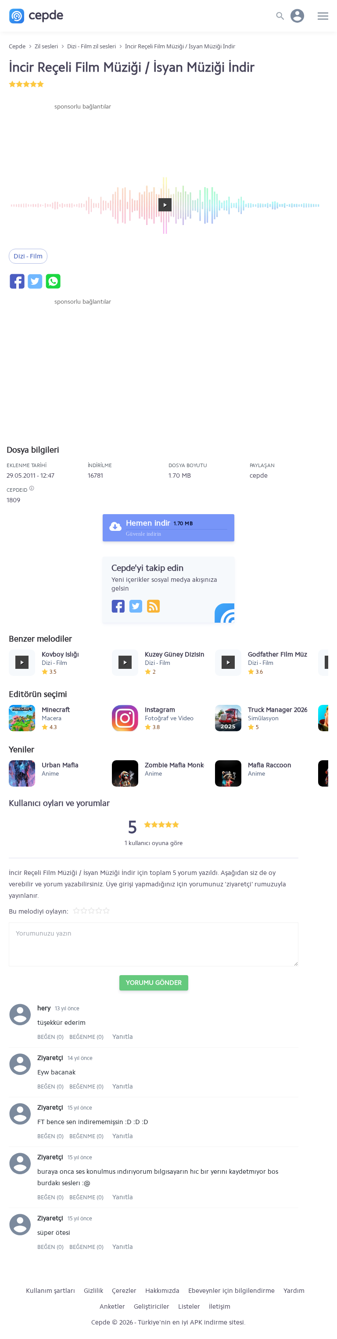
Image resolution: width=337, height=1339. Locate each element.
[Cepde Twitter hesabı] (135, 606)
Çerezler (124, 1291)
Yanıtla (122, 1037)
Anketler (112, 1306)
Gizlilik (93, 1291)
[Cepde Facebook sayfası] (118, 606)
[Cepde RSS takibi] (153, 606)
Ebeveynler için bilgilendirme (231, 1291)
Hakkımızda (162, 1291)
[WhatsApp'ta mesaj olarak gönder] (53, 281)
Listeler (189, 1306)
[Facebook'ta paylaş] (17, 281)
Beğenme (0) (86, 1037)
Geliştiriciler (151, 1306)
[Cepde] (36, 16)
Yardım (294, 1291)
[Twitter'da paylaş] (35, 281)
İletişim (219, 1306)
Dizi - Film (28, 256)
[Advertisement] (82, 138)
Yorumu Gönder (154, 983)
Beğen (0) (51, 1037)
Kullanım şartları (50, 1291)
